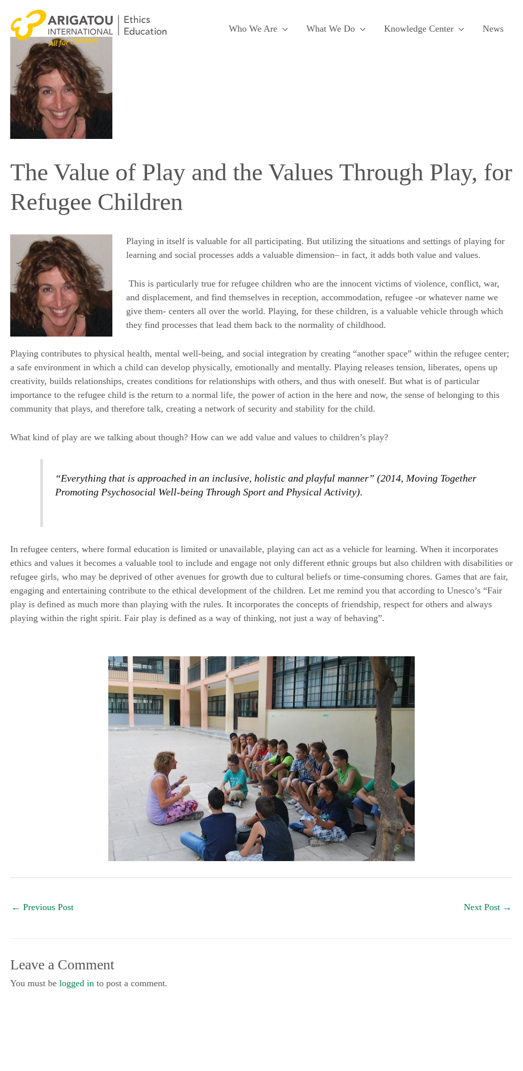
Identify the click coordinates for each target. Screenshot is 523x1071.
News (493, 28)
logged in (76, 983)
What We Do (330, 28)
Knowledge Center (419, 28)
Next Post (488, 907)
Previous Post (42, 907)
